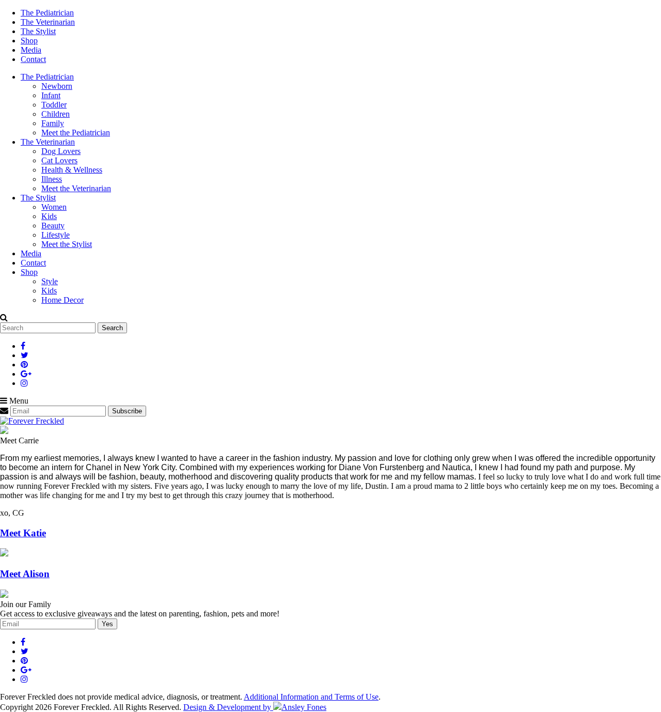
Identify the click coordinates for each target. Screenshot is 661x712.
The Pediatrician (47, 12)
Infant (50, 95)
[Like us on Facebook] (23, 346)
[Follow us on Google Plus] (26, 373)
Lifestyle (55, 234)
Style (49, 281)
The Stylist (38, 31)
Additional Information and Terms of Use (311, 696)
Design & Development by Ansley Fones (254, 707)
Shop (29, 40)
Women (54, 207)
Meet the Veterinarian (76, 188)
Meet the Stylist (66, 244)
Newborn (56, 86)
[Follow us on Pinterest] (24, 364)
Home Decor (62, 300)
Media (31, 49)
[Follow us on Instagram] (24, 383)
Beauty (53, 225)
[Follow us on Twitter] (24, 355)
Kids (49, 216)
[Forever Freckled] (32, 420)
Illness (51, 179)
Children (55, 114)
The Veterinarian (48, 22)
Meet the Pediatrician (75, 132)
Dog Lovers (61, 151)
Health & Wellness (71, 169)
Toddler (54, 104)
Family (52, 123)
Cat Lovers (59, 160)
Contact (33, 59)
